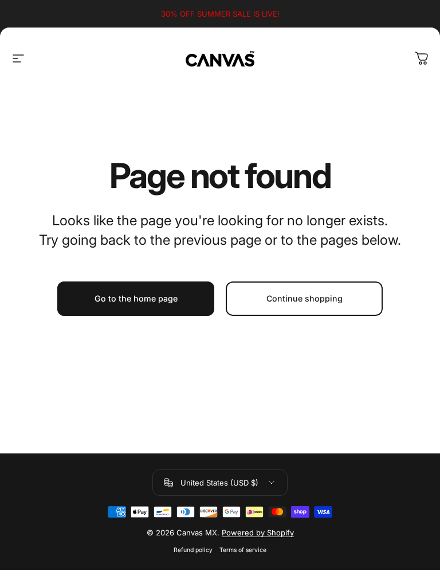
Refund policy (193, 550)
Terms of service (242, 550)
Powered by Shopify (258, 532)
